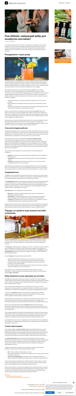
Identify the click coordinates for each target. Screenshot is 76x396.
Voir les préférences (70, 392)
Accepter (50, 392)
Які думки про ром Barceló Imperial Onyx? (14, 376)
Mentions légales (33, 386)
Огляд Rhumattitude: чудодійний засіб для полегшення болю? (18, 377)
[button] (73, 382)
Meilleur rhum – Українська (64, 3)
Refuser (59, 392)
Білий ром (8, 374)
